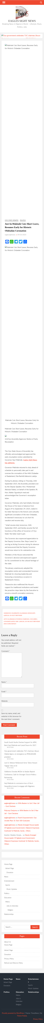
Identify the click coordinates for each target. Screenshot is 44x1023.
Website (4, 701)
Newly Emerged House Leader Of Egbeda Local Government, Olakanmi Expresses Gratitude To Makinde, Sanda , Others (21, 828)
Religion (10, 910)
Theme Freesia (22, 1016)
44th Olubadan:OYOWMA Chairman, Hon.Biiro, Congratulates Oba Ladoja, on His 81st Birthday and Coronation (22, 621)
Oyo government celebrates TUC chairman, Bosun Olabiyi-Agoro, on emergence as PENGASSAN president (21, 754)
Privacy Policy (9, 959)
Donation (10, 872)
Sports (7, 885)
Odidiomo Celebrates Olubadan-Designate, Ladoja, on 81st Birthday (20, 614)
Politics (23, 220)
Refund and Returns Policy (13, 963)
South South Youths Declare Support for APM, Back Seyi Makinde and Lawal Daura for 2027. (20, 744)
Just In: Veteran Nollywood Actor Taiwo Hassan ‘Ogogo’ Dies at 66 (20, 764)
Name (4, 682)
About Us (7, 942)
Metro (7, 902)
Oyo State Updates (11, 220)
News (6, 877)
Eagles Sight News (22, 20)
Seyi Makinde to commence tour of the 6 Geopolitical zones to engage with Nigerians (19, 785)
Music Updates (12, 889)
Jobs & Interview (12, 906)
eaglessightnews (10, 235)
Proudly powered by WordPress (13, 1013)
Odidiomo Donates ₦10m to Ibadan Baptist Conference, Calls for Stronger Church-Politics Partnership (20, 774)
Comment (5, 651)
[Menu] (3, 2)
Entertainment (9, 881)
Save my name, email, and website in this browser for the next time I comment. (11, 716)
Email (4, 691)
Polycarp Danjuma (10, 810)
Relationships (9, 914)
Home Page (8, 864)
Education (7, 898)
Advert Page (9, 868)
